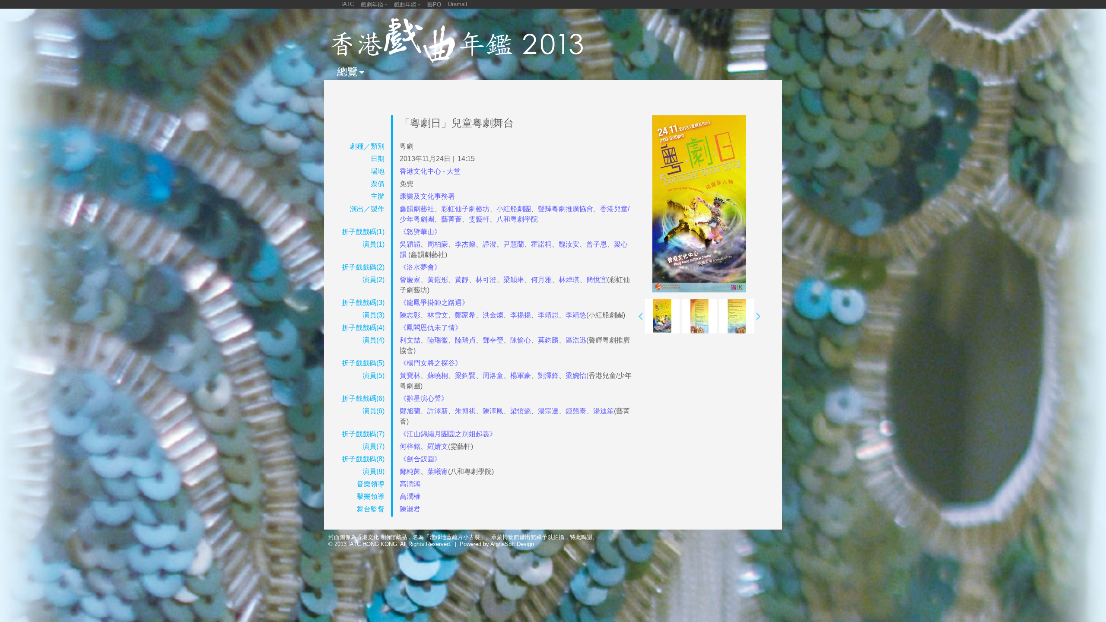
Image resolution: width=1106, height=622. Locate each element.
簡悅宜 (596, 279)
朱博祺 (465, 411)
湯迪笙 (603, 411)
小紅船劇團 (513, 209)
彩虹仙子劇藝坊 (465, 209)
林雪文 (437, 315)
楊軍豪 (520, 375)
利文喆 (410, 340)
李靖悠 (576, 315)
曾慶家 (410, 279)
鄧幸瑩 (493, 340)
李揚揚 (520, 315)
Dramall (457, 4)
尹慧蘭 (513, 244)
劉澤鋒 (548, 375)
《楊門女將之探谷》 (431, 363)
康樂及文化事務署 (427, 196)
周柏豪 (437, 244)
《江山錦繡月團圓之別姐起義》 (448, 434)
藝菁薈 (451, 219)
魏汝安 (569, 244)
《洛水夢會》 (420, 267)
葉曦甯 (437, 471)
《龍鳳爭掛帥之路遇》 (434, 302)
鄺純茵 (410, 471)
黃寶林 (410, 375)
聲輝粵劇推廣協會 (565, 209)
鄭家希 (465, 315)
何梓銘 (410, 446)
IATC (347, 4)
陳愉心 (520, 340)
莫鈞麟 (548, 340)
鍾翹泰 (576, 411)
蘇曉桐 (437, 375)
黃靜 (462, 279)
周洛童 (493, 375)
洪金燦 (493, 315)
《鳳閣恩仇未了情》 (431, 327)
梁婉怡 (576, 375)
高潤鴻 (410, 484)
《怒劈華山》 (420, 231)
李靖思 (548, 315)
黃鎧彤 (437, 279)
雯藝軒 (479, 219)
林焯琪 (569, 279)
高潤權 (410, 496)
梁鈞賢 (465, 375)
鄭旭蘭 (410, 411)
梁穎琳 (513, 279)
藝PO (434, 4)
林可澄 (486, 279)
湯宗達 (548, 411)
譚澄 (489, 244)
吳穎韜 (410, 244)
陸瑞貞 (465, 340)
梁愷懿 (520, 411)
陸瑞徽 (437, 340)
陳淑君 (410, 509)
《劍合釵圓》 (420, 459)
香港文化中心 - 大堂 (430, 171)
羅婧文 (437, 446)
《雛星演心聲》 (424, 398)
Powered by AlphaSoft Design (497, 544)
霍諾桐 (541, 244)
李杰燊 (465, 244)
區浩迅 (576, 340)
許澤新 (437, 411)
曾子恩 (596, 244)
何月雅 (541, 279)
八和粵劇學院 (517, 219)
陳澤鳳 (493, 411)
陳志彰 (410, 315)
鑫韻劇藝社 (417, 209)
